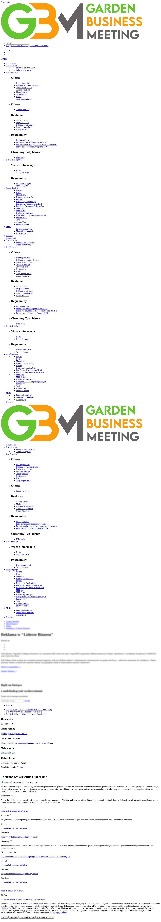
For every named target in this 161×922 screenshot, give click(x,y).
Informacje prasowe (24, 229)
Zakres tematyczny (23, 70)
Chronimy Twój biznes (33, 712)
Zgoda (6, 782)
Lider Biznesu (42, 45)
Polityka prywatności (58, 913)
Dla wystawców (22, 140)
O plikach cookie (31, 782)
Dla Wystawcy (12, 72)
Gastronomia (21, 94)
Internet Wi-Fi (21, 217)
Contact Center (22, 120)
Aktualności (11, 63)
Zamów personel (22, 110)
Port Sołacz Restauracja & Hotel (29, 204)
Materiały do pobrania (25, 231)
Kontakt (9, 236)
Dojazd (19, 190)
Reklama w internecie (24, 125)
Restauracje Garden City (26, 202)
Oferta (20, 712)
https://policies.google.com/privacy (15, 811)
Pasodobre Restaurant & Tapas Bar (30, 206)
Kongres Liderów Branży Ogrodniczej (21, 45)
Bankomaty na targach (25, 213)
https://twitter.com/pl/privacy (12, 891)
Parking (19, 199)
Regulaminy (42, 714)
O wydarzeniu (11, 65)
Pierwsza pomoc (22, 224)
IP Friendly (20, 157)
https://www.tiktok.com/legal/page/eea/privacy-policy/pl (23, 899)
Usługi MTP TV (22, 129)
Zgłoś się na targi (23, 90)
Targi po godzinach (23, 99)
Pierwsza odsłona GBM (25, 68)
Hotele (18, 97)
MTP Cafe (20, 208)
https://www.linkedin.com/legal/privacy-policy (19, 837)
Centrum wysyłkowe (24, 127)
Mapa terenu (21, 195)
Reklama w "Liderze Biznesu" (28, 85)
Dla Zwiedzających (14, 160)
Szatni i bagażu (22, 186)
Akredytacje (21, 233)
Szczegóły (17, 782)
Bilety (18, 170)
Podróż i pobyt (12, 188)
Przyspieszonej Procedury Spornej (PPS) (32, 147)
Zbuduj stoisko (22, 92)
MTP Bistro (20, 211)
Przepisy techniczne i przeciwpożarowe (31, 142)
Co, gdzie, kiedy (22, 173)
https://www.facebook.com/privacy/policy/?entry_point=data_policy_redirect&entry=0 (35, 856)
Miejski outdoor (22, 123)
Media (8, 227)
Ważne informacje (29, 714)
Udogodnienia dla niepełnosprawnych (31, 215)
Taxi (18, 220)
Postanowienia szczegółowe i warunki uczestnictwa (36, 144)
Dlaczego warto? (23, 83)
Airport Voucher (22, 222)
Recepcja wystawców (24, 197)
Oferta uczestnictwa (24, 87)
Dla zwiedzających (23, 183)
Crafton (20, 767)
